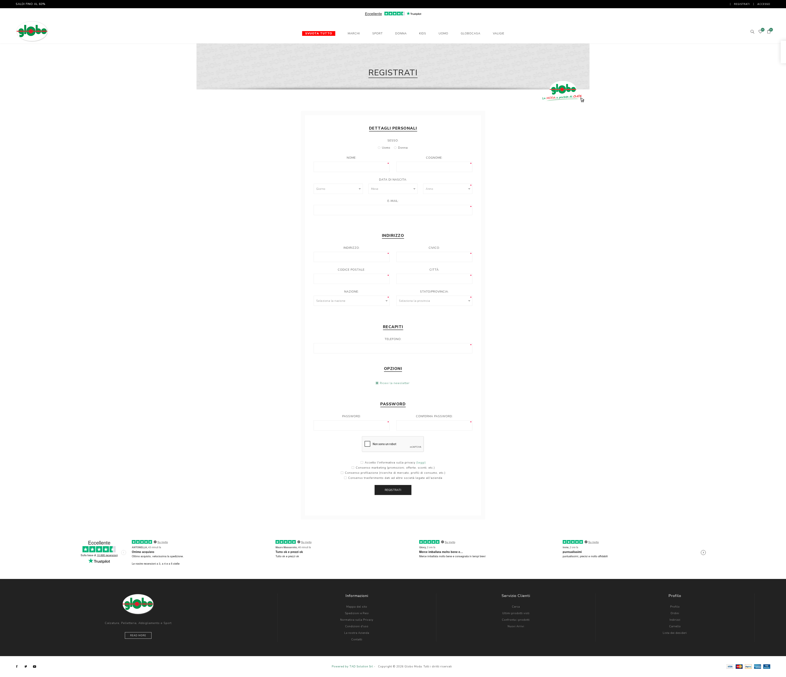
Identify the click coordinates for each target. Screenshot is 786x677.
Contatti (356, 639)
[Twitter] (26, 666)
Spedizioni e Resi (357, 613)
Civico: (434, 248)
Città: (434, 270)
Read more (138, 635)
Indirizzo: (351, 248)
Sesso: (393, 140)
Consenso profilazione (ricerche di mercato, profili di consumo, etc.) (395, 473)
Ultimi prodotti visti (516, 613)
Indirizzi (675, 620)
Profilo (675, 607)
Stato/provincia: (434, 292)
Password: (351, 416)
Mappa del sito (356, 607)
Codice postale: (351, 270)
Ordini (675, 613)
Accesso (763, 4)
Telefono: (393, 339)
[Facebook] (17, 666)
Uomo (386, 148)
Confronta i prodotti (516, 620)
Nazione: (351, 292)
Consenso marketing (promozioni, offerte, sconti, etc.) (395, 468)
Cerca (516, 607)
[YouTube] (34, 666)
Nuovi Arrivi (516, 626)
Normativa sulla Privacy (356, 620)
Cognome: (434, 158)
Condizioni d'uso (356, 626)
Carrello (675, 626)
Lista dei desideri (675, 633)
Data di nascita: (393, 180)
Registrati (742, 4)
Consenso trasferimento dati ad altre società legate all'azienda (395, 478)
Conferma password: (434, 416)
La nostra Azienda (356, 633)
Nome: (352, 158)
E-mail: (393, 201)
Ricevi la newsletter (395, 383)
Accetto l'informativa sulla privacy (390, 463)
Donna (403, 148)
